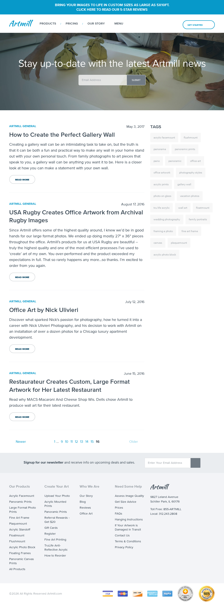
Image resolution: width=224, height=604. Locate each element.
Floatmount (16, 535)
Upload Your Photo (57, 495)
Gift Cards (51, 527)
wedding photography (167, 219)
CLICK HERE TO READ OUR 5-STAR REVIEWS (112, 9)
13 (81, 441)
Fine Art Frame (19, 517)
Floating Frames (20, 553)
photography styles (190, 172)
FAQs (118, 513)
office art (195, 161)
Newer (21, 441)
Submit (136, 80)
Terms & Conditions (128, 541)
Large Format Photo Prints (22, 509)
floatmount (202, 207)
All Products (17, 569)
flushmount (191, 137)
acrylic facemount (164, 137)
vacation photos (189, 196)
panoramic (174, 161)
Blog (83, 501)
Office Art (86, 513)
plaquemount (179, 242)
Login (173, 24)
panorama (160, 149)
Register (50, 533)
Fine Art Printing (55, 539)
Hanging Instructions (129, 519)
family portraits (198, 219)
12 (76, 441)
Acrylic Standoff (19, 529)
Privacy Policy (124, 547)
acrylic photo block (165, 254)
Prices (119, 507)
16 (98, 441)
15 (92, 441)
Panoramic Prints (20, 501)
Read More (22, 179)
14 (86, 441)
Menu (118, 23)
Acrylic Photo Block (22, 547)
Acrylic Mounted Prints (55, 504)
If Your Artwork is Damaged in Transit (128, 527)
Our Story (96, 23)
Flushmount (17, 541)
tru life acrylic (162, 207)
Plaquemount (18, 523)
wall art (182, 207)
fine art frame (190, 231)
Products (48, 23)
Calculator (152, 23)
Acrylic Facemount (21, 495)
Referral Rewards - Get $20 (57, 519)
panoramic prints (185, 149)
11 (71, 441)
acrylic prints (161, 184)
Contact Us (122, 535)
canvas (158, 242)
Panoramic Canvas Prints (21, 561)
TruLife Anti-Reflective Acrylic (56, 547)
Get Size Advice (125, 501)
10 (66, 441)
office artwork (162, 172)
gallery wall (184, 184)
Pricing (72, 23)
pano (157, 161)
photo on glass (162, 196)
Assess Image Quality (129, 495)
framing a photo (163, 231)
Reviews (85, 507)
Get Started (195, 25)
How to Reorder (55, 555)
